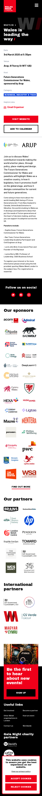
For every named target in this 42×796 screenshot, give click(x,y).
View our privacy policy (21, 771)
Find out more (21, 487)
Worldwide (27, 726)
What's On (9, 25)
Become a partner (30, 710)
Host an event (28, 715)
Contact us (8, 726)
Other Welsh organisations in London (10, 718)
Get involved (9, 710)
